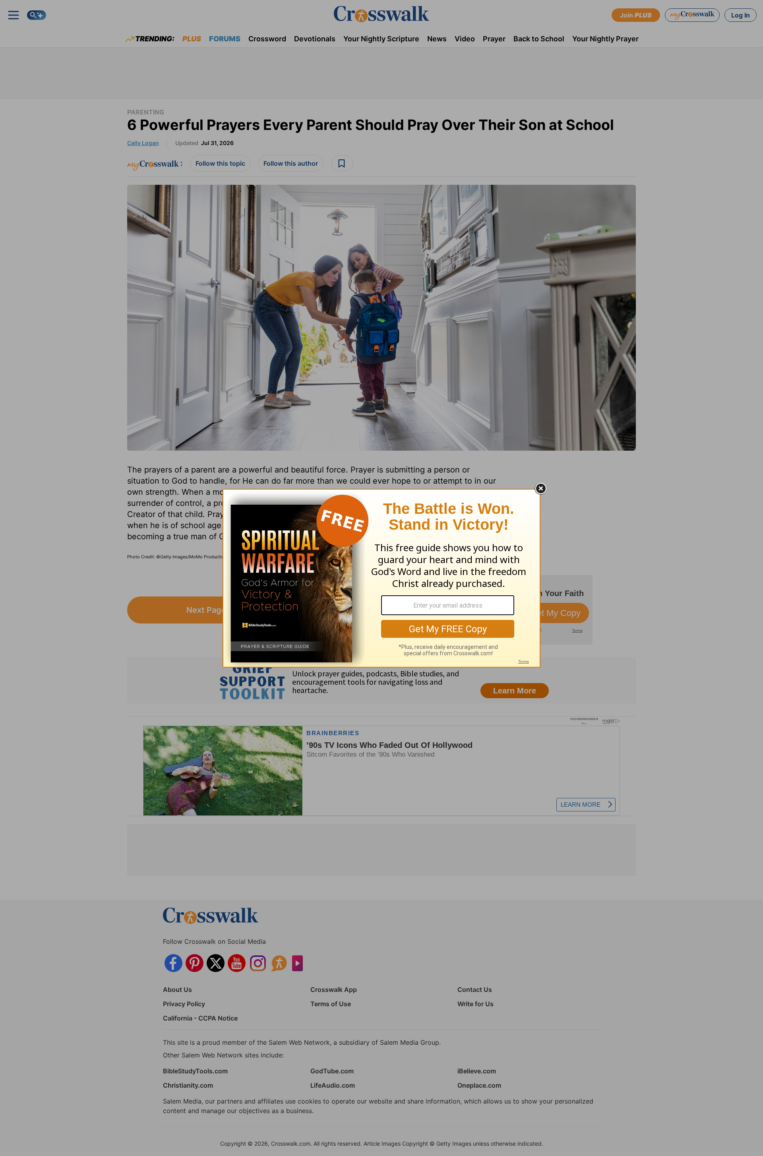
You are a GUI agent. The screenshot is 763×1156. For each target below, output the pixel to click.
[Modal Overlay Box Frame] (381, 578)
